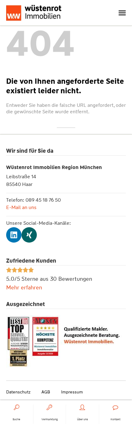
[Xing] (29, 235)
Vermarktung (49, 419)
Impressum (72, 392)
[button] (122, 13)
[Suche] (16, 407)
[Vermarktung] (49, 407)
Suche (16, 419)
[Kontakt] (115, 407)
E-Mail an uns (21, 207)
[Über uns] (82, 407)
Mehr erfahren (24, 287)
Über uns (82, 419)
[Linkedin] (13, 235)
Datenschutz (18, 392)
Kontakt (115, 419)
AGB (45, 392)
